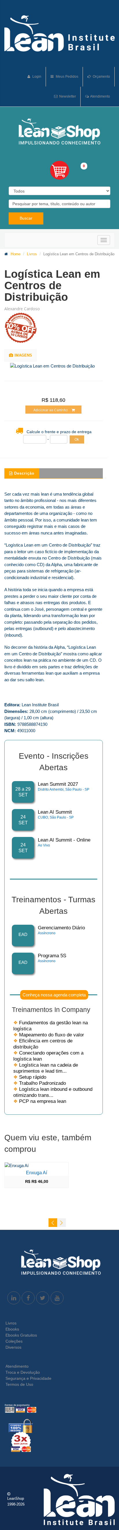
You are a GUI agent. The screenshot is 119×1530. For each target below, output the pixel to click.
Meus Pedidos (66, 77)
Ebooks (12, 1329)
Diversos (13, 1347)
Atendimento (100, 96)
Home (16, 254)
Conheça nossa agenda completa (54, 994)
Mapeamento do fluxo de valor (48, 1035)
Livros (32, 254)
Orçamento (101, 77)
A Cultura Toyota (90, 1172)
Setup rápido (29, 1077)
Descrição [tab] (24, 473)
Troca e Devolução (22, 1372)
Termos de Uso (19, 1384)
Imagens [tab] (23, 355)
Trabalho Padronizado (39, 1083)
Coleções (14, 1341)
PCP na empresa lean (39, 1101)
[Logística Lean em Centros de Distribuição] (56, 366)
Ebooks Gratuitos (21, 1335)
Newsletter (67, 96)
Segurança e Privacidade (28, 1378)
